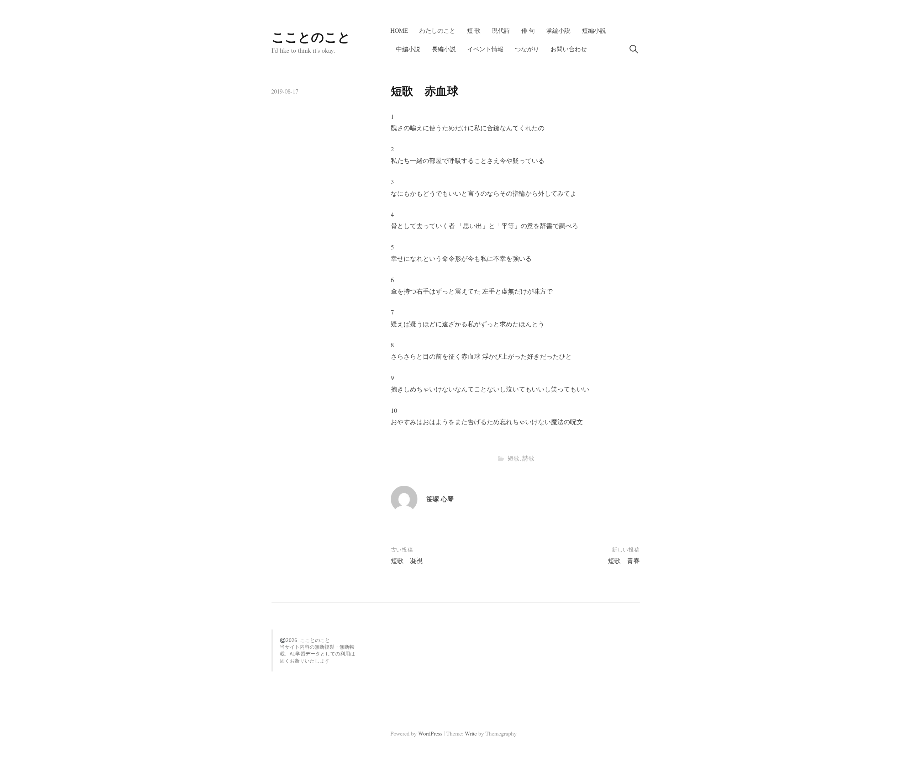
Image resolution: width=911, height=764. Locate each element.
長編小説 (444, 49)
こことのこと (311, 36)
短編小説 (594, 30)
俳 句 (528, 30)
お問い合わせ (569, 49)
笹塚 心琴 (440, 499)
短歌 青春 (624, 560)
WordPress (430, 733)
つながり (527, 49)
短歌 (513, 458)
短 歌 (473, 30)
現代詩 (501, 30)
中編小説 (408, 49)
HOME (399, 30)
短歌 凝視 (407, 560)
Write (471, 733)
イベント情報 (485, 49)
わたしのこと (437, 30)
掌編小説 (558, 30)
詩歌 (528, 458)
